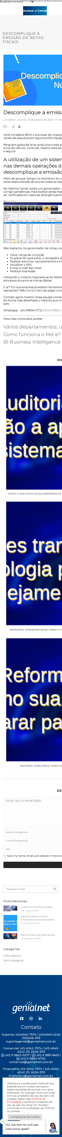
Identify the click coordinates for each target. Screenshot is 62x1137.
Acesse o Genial (35, 10)
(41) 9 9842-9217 (16, 1055)
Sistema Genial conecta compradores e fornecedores (37, 918)
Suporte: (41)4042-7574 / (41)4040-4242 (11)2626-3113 (31, 1036)
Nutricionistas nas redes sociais (38, 934)
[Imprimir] (21, 126)
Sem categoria (13, 960)
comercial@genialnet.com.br (31, 1062)
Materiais (27, 0)
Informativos (12, 955)
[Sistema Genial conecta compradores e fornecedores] (10, 923)
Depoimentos (53, 0)
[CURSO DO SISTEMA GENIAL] (10, 908)
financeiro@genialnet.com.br (31, 1075)
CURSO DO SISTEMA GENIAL (37, 907)
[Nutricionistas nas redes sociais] (10, 936)
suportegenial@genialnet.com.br (31, 1041)
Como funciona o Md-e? (32, 334)
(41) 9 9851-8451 (47, 1055)
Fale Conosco (14, 1)
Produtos (6, 0)
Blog (3, 1)
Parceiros (39, 0)
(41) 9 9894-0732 (32, 1058)
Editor (12, 119)
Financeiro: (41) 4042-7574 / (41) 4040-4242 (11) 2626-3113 (31, 1070)
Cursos (16, 0)
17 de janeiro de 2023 (40, 119)
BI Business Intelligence (31, 342)
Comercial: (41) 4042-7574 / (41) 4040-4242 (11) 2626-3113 (31, 1050)
